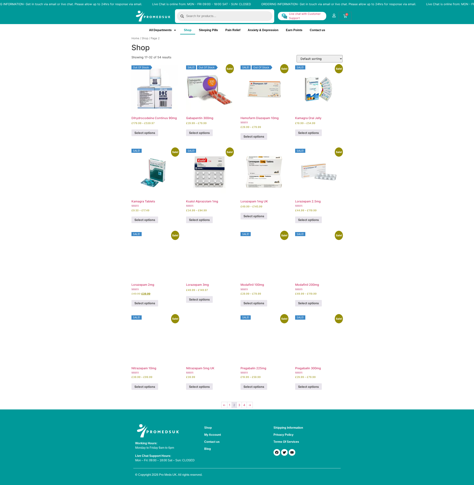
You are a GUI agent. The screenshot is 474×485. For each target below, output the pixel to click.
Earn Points (294, 30)
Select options (144, 133)
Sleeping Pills (208, 30)
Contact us (317, 30)
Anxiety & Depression (263, 30)
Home (135, 38)
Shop (187, 30)
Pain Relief (232, 30)
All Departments (160, 30)
